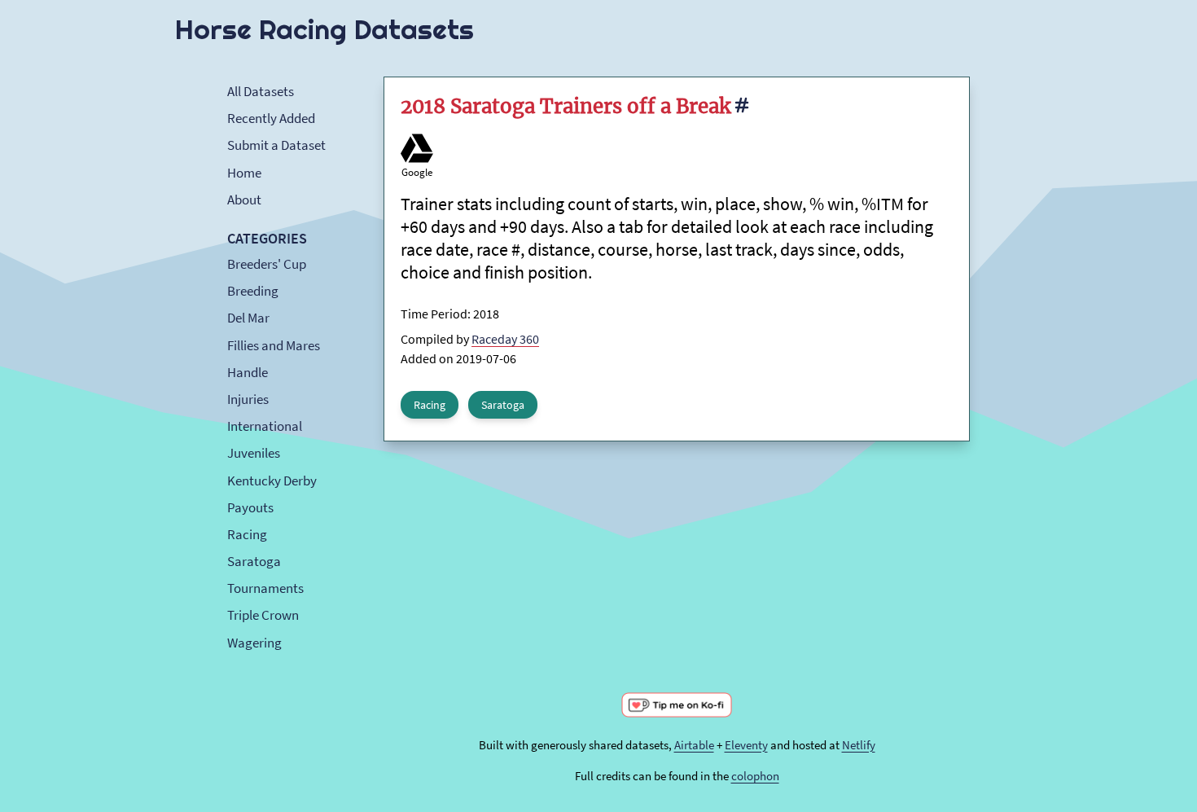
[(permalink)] (741, 108)
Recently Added (271, 118)
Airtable (694, 745)
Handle (247, 372)
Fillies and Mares (273, 345)
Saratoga (254, 561)
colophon (755, 775)
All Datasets (260, 91)
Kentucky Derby (272, 480)
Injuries (248, 399)
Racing (247, 534)
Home (244, 173)
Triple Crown (263, 615)
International (264, 426)
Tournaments (265, 588)
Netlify (858, 745)
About (244, 199)
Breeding (252, 291)
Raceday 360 (505, 339)
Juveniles (253, 453)
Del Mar (248, 318)
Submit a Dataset (276, 145)
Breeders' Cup (266, 264)
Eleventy (746, 745)
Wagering (254, 643)
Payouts (250, 507)
